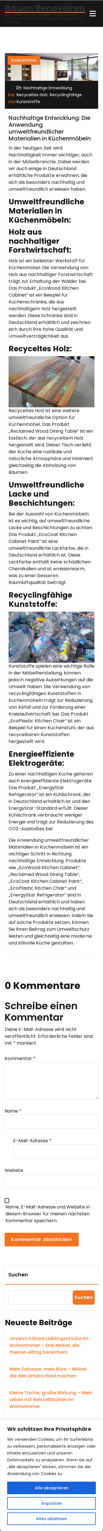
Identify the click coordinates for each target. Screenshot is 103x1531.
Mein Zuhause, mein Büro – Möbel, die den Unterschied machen (48, 1372)
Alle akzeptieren (51, 1488)
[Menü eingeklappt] (92, 13)
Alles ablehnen (51, 1519)
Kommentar (20, 1058)
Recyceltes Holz (32, 95)
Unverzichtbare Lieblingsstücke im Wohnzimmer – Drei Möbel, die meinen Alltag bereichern (48, 1345)
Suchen (18, 1274)
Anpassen (51, 1503)
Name (13, 1111)
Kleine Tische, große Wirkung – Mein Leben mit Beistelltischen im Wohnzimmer (50, 1399)
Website (14, 1170)
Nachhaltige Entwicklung (47, 88)
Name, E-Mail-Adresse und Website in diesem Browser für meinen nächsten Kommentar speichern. (47, 1214)
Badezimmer (24, 60)
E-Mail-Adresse (32, 1140)
